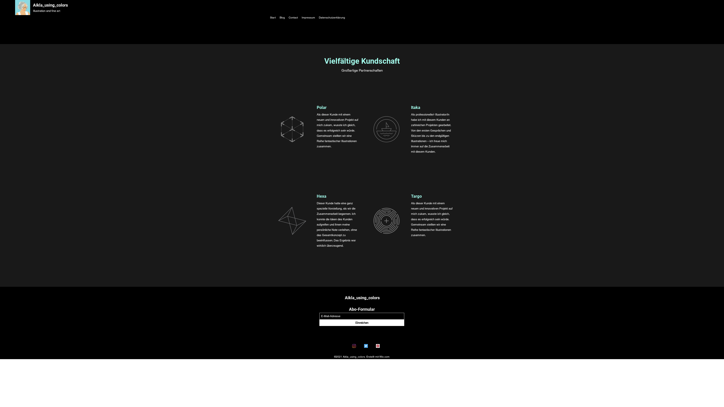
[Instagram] (354, 346)
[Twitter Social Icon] (366, 346)
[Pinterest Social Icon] (378, 346)
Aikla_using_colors (50, 5)
